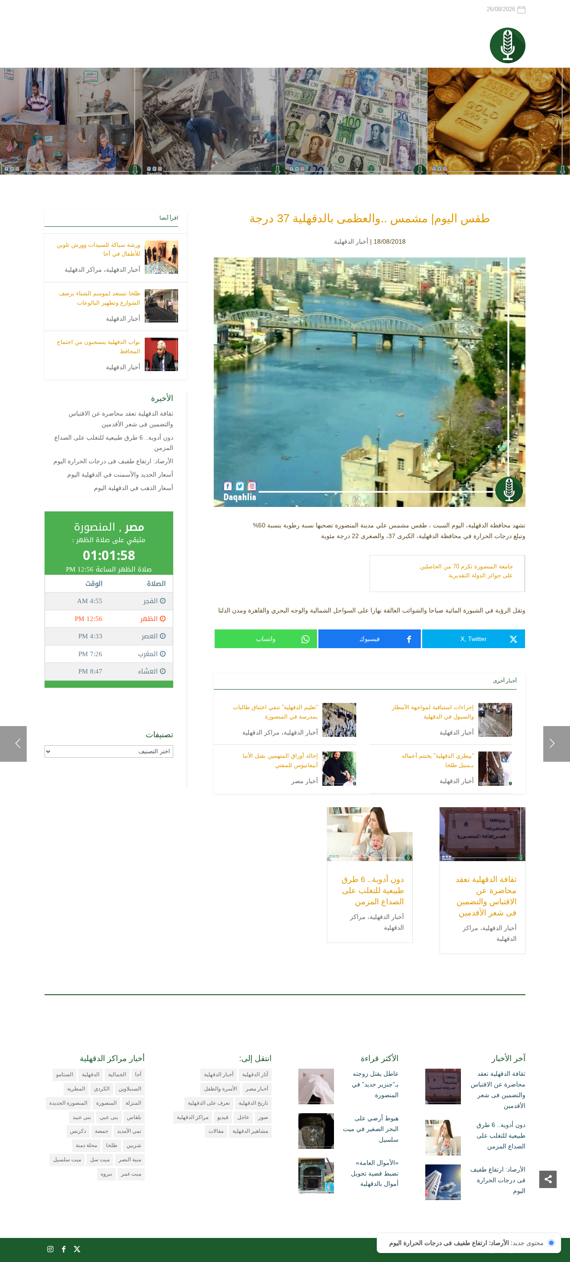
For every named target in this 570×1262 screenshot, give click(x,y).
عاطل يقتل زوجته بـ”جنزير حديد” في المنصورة (375, 1084)
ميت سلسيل (67, 1159)
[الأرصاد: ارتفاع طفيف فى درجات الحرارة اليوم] (443, 1184)
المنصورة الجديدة (68, 1103)
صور (263, 1117)
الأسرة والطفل (220, 1089)
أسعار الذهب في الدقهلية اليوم (133, 487)
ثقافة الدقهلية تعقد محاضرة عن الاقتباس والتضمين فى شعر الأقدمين (498, 1089)
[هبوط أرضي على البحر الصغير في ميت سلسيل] (316, 1132)
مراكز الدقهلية (261, 732)
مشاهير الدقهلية (250, 1131)
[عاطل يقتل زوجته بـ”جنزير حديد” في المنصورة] (316, 1088)
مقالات (216, 1131)
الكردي (102, 1089)
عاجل (243, 1117)
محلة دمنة (86, 1145)
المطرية (76, 1089)
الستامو (64, 1074)
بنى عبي (109, 1117)
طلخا (112, 1145)
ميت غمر (131, 1174)
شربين (133, 1145)
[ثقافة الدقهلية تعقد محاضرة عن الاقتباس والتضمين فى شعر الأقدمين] (443, 1088)
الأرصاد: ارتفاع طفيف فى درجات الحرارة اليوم (113, 461)
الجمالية (117, 1074)
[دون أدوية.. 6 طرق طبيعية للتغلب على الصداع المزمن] (443, 1139)
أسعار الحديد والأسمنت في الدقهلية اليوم (120, 474)
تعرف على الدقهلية (209, 1103)
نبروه (106, 1174)
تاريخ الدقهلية (253, 1103)
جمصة (101, 1131)
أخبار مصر (304, 780)
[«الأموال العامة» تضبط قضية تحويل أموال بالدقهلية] (316, 1177)
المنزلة (133, 1103)
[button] (548, 1202)
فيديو (222, 1117)
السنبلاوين (129, 1089)
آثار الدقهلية (255, 1074)
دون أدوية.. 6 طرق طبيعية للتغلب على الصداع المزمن (373, 890)
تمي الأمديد (129, 1131)
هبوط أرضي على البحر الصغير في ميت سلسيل (371, 1129)
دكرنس (78, 1131)
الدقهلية (90, 1074)
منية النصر (129, 1159)
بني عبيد (82, 1117)
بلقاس (134, 1117)
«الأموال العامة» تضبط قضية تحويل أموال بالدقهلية (375, 1173)
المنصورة (106, 1103)
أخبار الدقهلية (351, 241)
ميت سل (100, 1159)
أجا (138, 1074)
